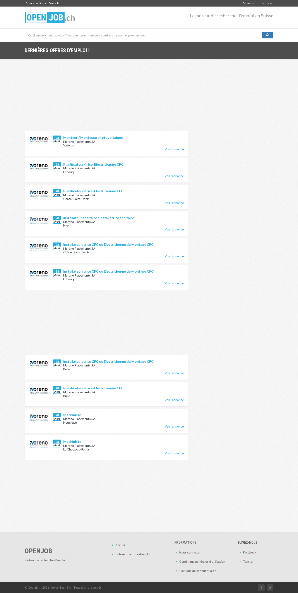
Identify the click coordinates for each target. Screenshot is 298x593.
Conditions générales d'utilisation (202, 561)
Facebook (249, 552)
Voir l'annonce (174, 149)
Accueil (120, 545)
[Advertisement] (106, 98)
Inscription (267, 3)
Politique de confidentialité (197, 570)
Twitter (248, 561)
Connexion (249, 3)
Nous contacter (190, 552)
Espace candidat (35, 3)
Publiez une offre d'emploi (132, 554)
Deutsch (54, 3)
